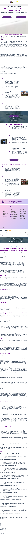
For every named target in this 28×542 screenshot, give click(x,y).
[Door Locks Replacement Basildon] (5, 222)
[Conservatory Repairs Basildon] (5, 214)
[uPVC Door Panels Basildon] (22, 211)
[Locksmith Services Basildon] (14, 221)
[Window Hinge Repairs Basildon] (22, 219)
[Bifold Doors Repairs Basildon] (5, 206)
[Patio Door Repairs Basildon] (13, 225)
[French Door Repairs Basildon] (14, 214)
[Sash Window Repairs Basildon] (22, 206)
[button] (7, 17)
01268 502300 (14, 120)
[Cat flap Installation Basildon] (5, 208)
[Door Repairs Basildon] (5, 224)
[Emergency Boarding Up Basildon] (14, 209)
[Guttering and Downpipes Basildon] (14, 219)
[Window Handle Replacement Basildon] (22, 216)
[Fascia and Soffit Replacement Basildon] (14, 212)
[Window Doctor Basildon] (22, 213)
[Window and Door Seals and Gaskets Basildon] (22, 226)
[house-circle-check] (2, 78)
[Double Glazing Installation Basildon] (5, 227)
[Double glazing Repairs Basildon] (14, 206)
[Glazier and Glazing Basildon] (14, 216)
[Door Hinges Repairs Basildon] (5, 219)
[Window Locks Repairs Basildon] (22, 221)
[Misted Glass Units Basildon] (14, 223)
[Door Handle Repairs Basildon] (5, 217)
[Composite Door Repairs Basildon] (5, 211)
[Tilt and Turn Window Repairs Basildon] (22, 209)
